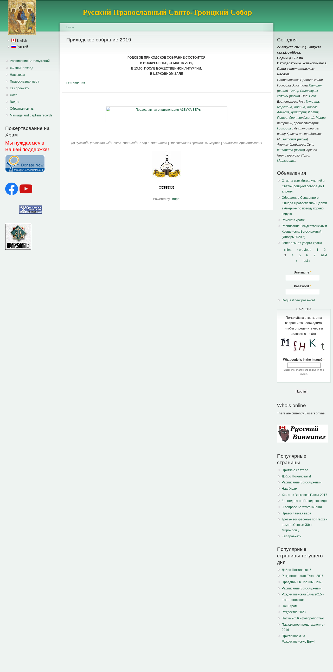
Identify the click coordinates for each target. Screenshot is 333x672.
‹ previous (304, 250)
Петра (282, 118)
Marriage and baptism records (31, 115)
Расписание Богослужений (30, 61)
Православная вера (24, 81)
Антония (289, 139)
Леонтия (296, 118)
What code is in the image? (304, 360)
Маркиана (284, 107)
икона (282, 91)
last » (306, 261)
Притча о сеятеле (295, 470)
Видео (14, 102)
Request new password (298, 300)
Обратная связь (22, 108)
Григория (284, 128)
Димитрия (298, 112)
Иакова (312, 107)
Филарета (285, 150)
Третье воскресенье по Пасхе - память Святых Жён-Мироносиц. (304, 525)
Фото (13, 95)
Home (70, 27)
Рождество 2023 (294, 612)
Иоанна (299, 107)
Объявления (75, 83)
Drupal (175, 199)
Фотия (313, 112)
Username (302, 272)
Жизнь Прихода (21, 68)
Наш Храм (289, 488)
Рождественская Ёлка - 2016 (303, 576)
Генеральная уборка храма (302, 243)
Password (302, 286)
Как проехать (19, 88)
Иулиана (312, 101)
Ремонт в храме (293, 220)
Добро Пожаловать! (296, 476)
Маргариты (286, 161)
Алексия (283, 112)
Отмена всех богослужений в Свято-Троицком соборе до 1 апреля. (303, 186)
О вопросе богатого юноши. (302, 507)
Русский (22, 47)
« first (287, 250)
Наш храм (17, 75)
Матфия (315, 85)
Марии (321, 118)
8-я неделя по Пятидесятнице (304, 501)
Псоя (312, 96)
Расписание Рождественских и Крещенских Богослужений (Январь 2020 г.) (304, 231)
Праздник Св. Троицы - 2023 (302, 582)
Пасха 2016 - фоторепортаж (303, 618)
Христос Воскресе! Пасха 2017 (304, 495)
